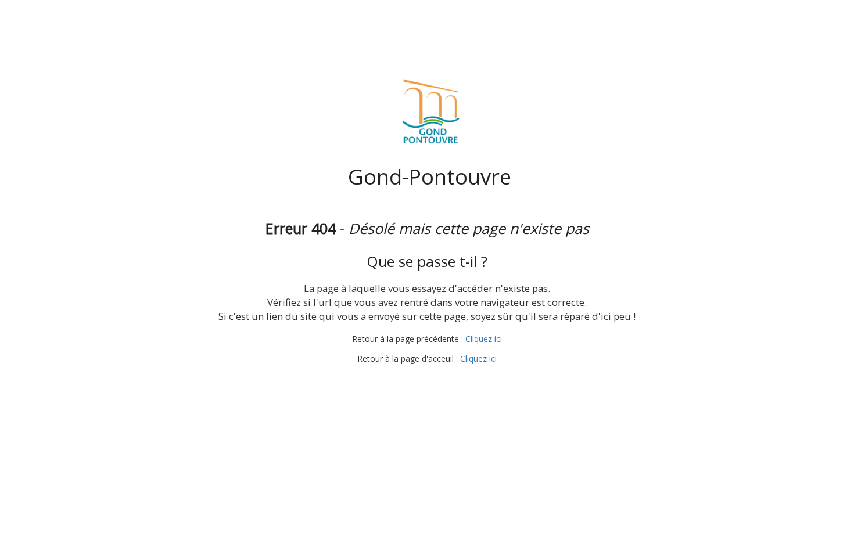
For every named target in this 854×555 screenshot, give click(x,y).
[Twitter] (415, 380)
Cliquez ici (483, 338)
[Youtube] (436, 380)
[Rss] (457, 380)
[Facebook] (393, 380)
